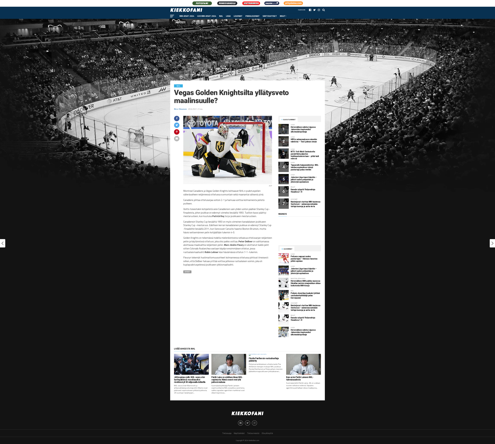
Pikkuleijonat (252, 16)
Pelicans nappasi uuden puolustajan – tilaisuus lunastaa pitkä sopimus (304, 258)
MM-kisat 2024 (186, 16)
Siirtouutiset (270, 16)
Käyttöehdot (239, 433)
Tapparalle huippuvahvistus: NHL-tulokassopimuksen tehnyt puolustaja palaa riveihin (305, 167)
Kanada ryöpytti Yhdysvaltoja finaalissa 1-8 (303, 190)
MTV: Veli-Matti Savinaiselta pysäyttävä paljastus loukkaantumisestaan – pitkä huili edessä (305, 155)
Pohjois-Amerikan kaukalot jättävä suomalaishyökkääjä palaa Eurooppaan (305, 295)
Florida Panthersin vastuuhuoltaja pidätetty (264, 359)
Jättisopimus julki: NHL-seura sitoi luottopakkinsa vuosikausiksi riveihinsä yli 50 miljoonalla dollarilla (189, 380)
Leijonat (238, 16)
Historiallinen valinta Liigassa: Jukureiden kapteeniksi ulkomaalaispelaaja (303, 129)
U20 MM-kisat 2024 (206, 16)
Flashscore (301, 10)
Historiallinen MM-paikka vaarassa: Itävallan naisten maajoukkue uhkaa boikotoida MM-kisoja (305, 283)
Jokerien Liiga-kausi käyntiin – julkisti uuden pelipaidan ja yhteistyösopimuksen (304, 179)
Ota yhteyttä (267, 433)
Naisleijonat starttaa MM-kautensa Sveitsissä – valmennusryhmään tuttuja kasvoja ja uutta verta (305, 204)
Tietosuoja (226, 433)
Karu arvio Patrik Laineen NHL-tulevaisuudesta (299, 378)
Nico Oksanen (180, 109)
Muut (282, 16)
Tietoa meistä (253, 433)
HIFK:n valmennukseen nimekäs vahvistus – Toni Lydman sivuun (304, 140)
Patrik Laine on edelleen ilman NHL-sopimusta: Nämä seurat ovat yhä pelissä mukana (227, 380)
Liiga (228, 16)
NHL (221, 16)
